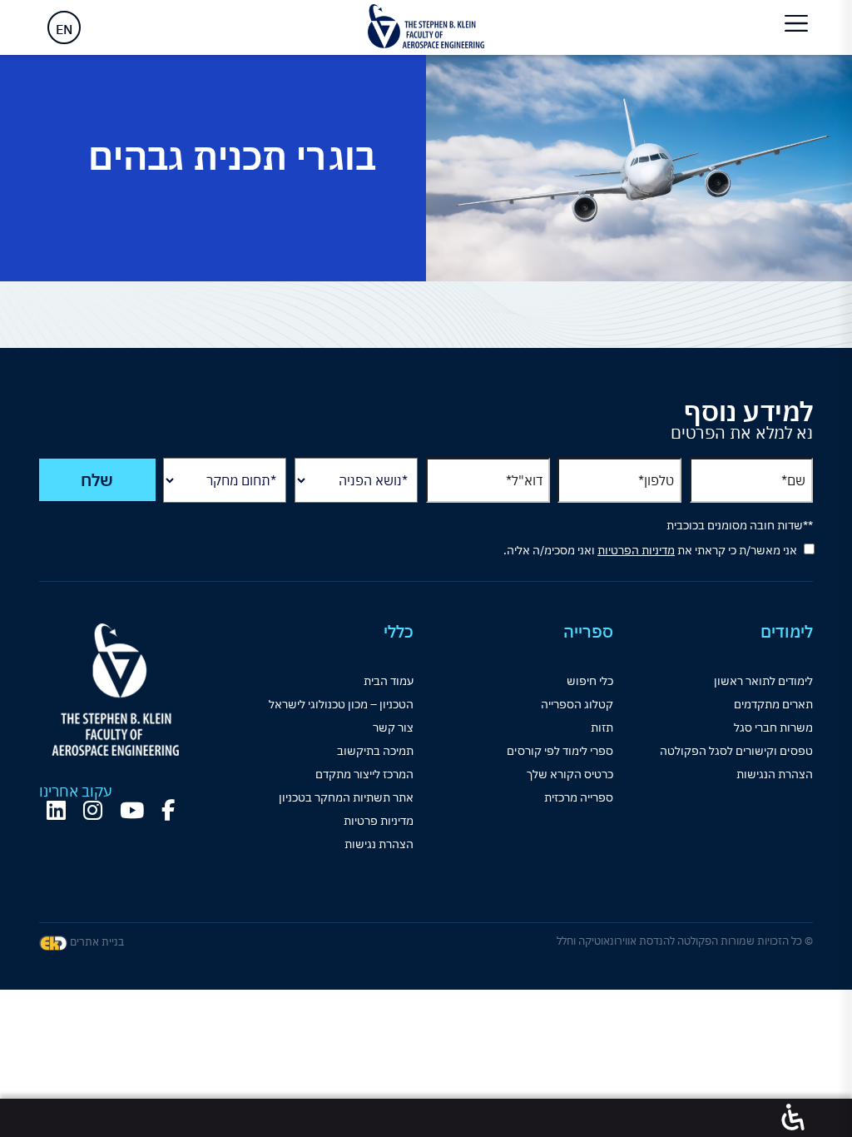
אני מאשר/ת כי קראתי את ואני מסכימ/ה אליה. (650, 550)
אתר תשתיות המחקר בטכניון (346, 797)
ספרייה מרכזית (578, 797)
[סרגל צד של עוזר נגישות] (793, 1118)
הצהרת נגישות (379, 844)
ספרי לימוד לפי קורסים (560, 750)
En (64, 29)
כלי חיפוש (590, 680)
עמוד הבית (389, 680)
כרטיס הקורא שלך (570, 774)
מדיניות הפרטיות (636, 550)
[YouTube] (132, 810)
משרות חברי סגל (773, 727)
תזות (602, 727)
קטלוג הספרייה (577, 704)
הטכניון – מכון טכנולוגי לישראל (341, 704)
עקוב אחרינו (75, 791)
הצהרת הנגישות (774, 774)
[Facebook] (168, 810)
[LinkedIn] (56, 810)
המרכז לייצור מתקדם (364, 774)
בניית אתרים (95, 942)
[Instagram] (93, 810)
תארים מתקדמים (773, 704)
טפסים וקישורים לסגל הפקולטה (736, 750)
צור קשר (393, 727)
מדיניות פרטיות (379, 820)
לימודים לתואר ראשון (763, 680)
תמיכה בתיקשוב (375, 750)
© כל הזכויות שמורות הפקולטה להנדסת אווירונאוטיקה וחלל (685, 941)
